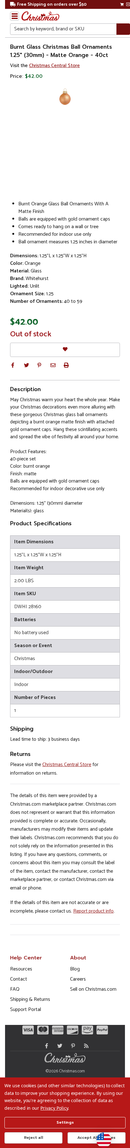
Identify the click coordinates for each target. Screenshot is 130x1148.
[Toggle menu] (14, 16)
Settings (65, 1122)
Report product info (93, 911)
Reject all (33, 1137)
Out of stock (30, 334)
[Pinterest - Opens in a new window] (71, 1045)
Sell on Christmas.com (93, 989)
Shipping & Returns (30, 999)
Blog (75, 969)
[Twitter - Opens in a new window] (58, 1045)
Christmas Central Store (54, 66)
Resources (21, 969)
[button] (12, 365)
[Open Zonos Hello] (100, 1137)
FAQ (15, 989)
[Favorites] (65, 350)
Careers (78, 979)
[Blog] (84, 1045)
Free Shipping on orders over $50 (51, 4)
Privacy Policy (54, 1108)
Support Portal (25, 1009)
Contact (18, 979)
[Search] (123, 29)
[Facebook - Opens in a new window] (45, 1045)
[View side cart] (128, 4)
